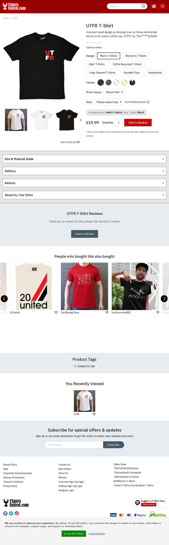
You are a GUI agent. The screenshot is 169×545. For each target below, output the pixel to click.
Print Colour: (94, 92)
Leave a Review (84, 233)
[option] (16, 120)
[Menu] (163, 6)
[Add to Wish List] (94, 414)
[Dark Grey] (108, 82)
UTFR (14, 18)
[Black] (101, 82)
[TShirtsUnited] (16, 503)
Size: (89, 102)
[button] (80, 120)
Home (6, 18)
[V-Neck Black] (132, 82)
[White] (116, 82)
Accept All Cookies (74, 533)
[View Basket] (154, 6)
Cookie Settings (96, 533)
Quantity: (108, 122)
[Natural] (124, 82)
